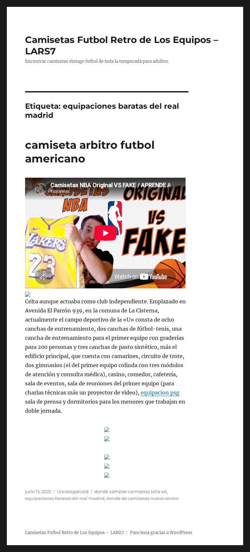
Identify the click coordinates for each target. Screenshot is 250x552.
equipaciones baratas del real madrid (64, 498)
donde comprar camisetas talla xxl (130, 491)
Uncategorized (73, 491)
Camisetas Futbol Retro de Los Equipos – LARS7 (74, 532)
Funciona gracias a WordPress (161, 532)
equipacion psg (160, 392)
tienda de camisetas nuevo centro (142, 498)
